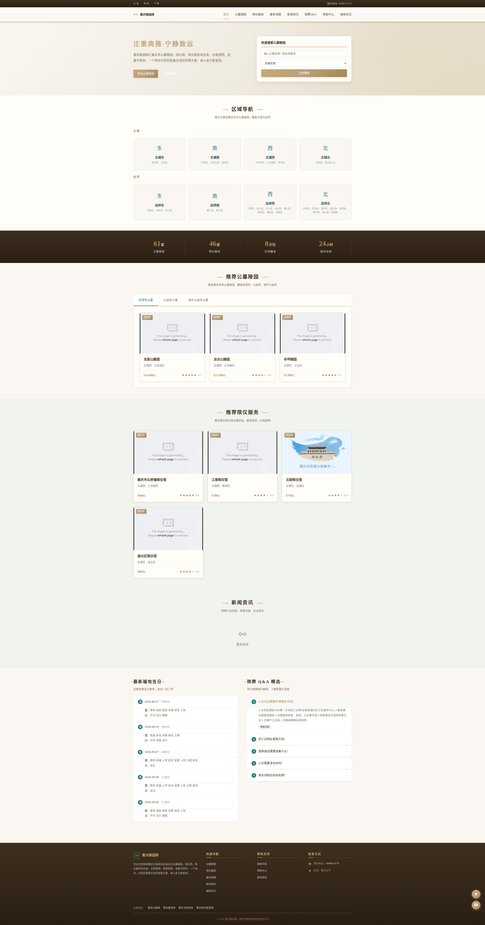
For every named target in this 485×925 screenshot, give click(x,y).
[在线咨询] (476, 905)
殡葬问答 (262, 864)
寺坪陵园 (290, 359)
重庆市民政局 (185, 907)
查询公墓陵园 (145, 73)
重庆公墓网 (154, 907)
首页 (226, 14)
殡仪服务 (258, 14)
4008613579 (332, 863)
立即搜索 (304, 73)
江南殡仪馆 (220, 480)
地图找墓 (170, 73)
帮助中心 (328, 14)
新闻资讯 (293, 14)
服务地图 (275, 14)
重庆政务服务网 (205, 907)
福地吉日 (346, 14)
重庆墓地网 (169, 907)
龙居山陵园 (152, 359)
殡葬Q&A (311, 14)
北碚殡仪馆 (294, 480)
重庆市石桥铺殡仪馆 (151, 480)
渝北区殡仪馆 (147, 556)
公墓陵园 (240, 14)
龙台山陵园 (222, 359)
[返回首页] (476, 894)
